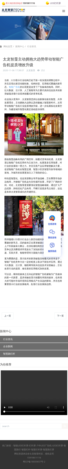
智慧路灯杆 (9, 353)
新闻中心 (19, 46)
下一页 (60, 315)
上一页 (7, 315)
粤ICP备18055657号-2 (34, 461)
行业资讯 (31, 46)
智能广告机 (14, 87)
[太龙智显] (13, 10)
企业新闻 (8, 346)
